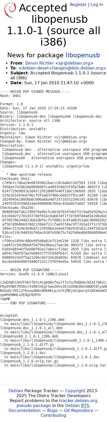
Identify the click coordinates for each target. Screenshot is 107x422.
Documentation (25, 410)
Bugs (52, 410)
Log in (97, 4)
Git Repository (78, 410)
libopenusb (83, 55)
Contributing (53, 415)
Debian (16, 390)
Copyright (75, 390)
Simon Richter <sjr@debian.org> (59, 63)
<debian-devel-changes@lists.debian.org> (62, 68)
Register (78, 4)
